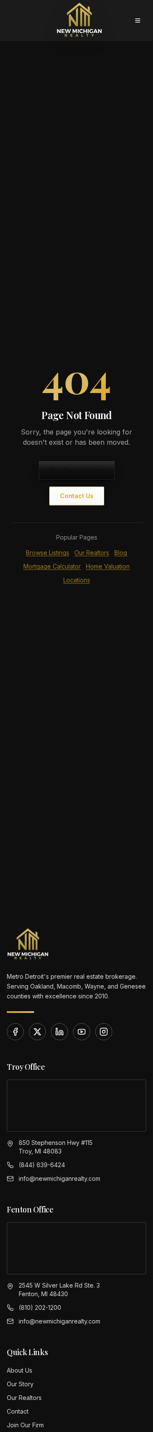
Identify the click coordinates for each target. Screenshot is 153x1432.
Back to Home (83, 470)
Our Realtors (91, 552)
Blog (120, 552)
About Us (19, 1370)
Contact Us (77, 495)
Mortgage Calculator (52, 566)
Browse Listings (47, 552)
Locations (76, 580)
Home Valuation (108, 566)
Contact (17, 1411)
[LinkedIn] (59, 1031)
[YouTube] (81, 1031)
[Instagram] (103, 1031)
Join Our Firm (25, 1425)
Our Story (20, 1384)
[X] (37, 1031)
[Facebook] (15, 1031)
